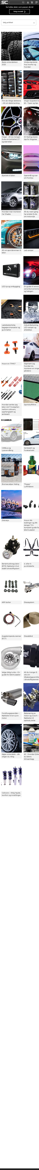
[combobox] (17, 2)
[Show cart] (32, 2)
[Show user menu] (28, 2)
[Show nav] (36, 2)
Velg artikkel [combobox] (8, 22)
